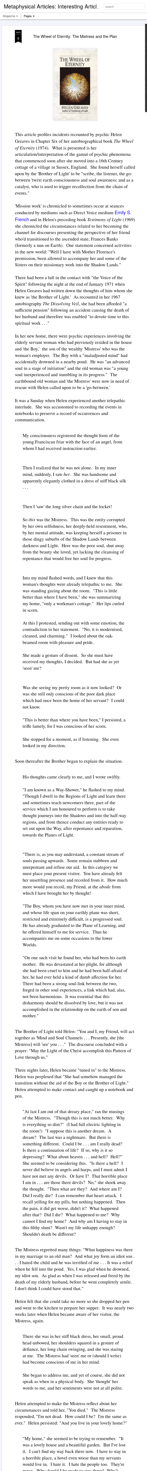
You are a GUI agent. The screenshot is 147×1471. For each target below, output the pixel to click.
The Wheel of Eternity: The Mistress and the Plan (75, 36)
